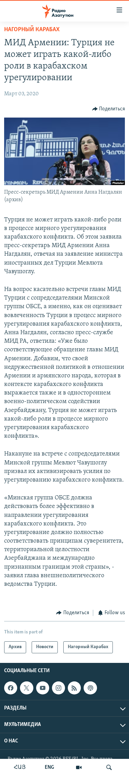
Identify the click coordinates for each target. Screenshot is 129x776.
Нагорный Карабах (32, 30)
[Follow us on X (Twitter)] (26, 687)
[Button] (108, 109)
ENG (49, 767)
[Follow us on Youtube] (42, 687)
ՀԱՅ (20, 767)
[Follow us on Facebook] (10, 687)
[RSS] (74, 687)
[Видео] (78, 767)
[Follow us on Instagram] (58, 687)
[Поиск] (109, 767)
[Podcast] (90, 687)
